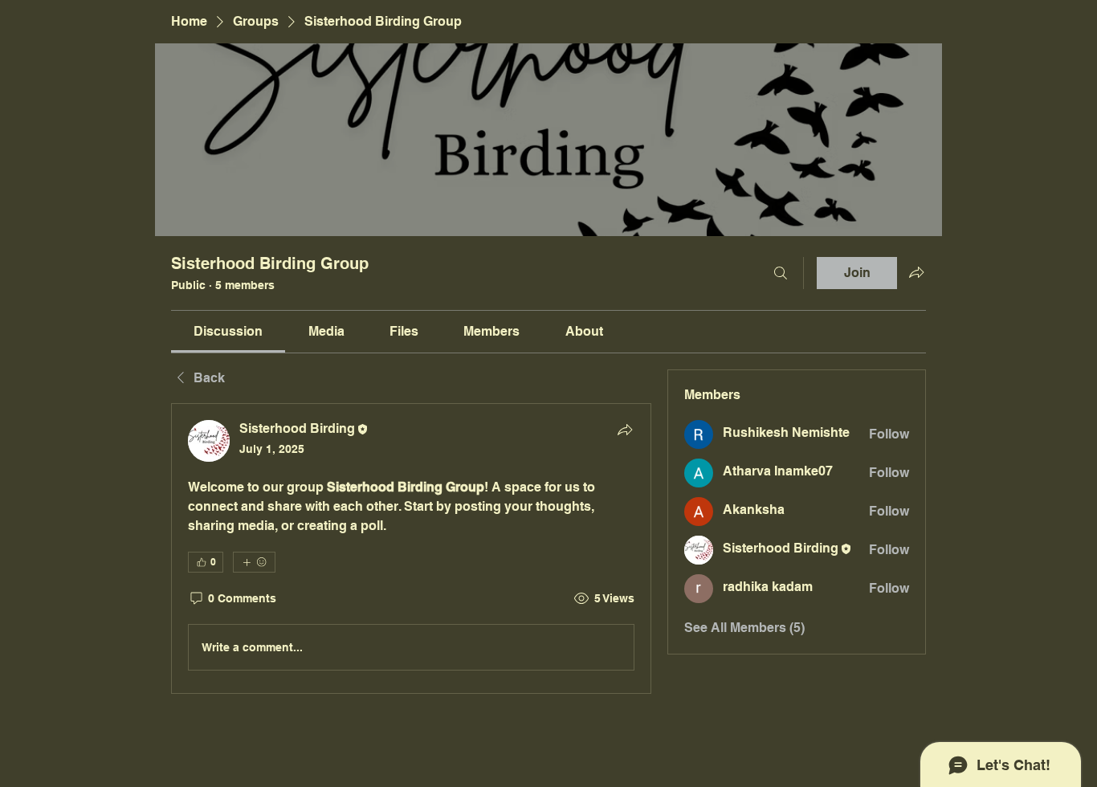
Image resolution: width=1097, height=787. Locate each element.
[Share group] (916, 272)
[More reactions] (254, 562)
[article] (411, 548)
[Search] (780, 273)
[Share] (624, 429)
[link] (228, 331)
